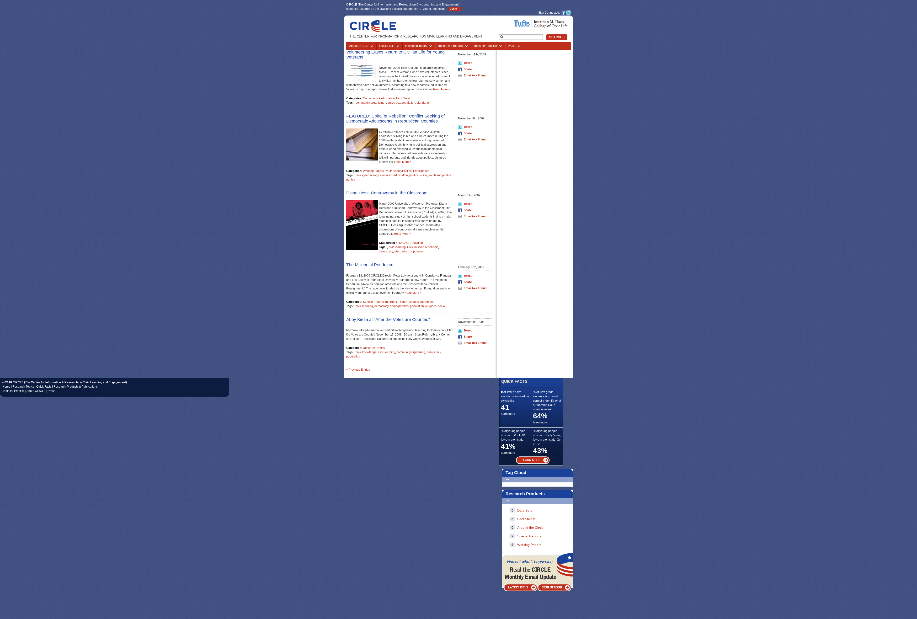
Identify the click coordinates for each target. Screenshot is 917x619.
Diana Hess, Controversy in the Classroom (386, 193)
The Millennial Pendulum (369, 264)
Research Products (450, 46)
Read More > (441, 89)
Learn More (531, 460)
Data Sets (524, 510)
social (442, 306)
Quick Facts (386, 46)
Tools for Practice (13, 391)
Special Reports (529, 536)
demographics (399, 306)
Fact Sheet (403, 98)
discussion (401, 251)
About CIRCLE (358, 46)
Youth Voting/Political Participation (407, 171)
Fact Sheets (526, 519)
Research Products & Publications (75, 386)
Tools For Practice (485, 46)
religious (431, 306)
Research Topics (416, 46)
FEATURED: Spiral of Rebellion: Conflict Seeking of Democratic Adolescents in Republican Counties (395, 118)
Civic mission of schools (422, 247)
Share (468, 69)
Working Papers (373, 171)
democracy (393, 102)
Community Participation (379, 98)
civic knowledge (366, 352)
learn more (508, 414)
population (408, 102)
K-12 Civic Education (409, 243)
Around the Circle (530, 527)
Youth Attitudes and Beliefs (417, 302)
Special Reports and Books (380, 302)
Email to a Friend (475, 75)
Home (6, 386)
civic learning (397, 247)
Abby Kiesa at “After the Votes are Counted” (388, 319)
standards (423, 102)
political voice (418, 175)
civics (359, 175)
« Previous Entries (358, 369)
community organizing (370, 102)
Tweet (468, 63)
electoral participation (394, 175)
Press (511, 46)
